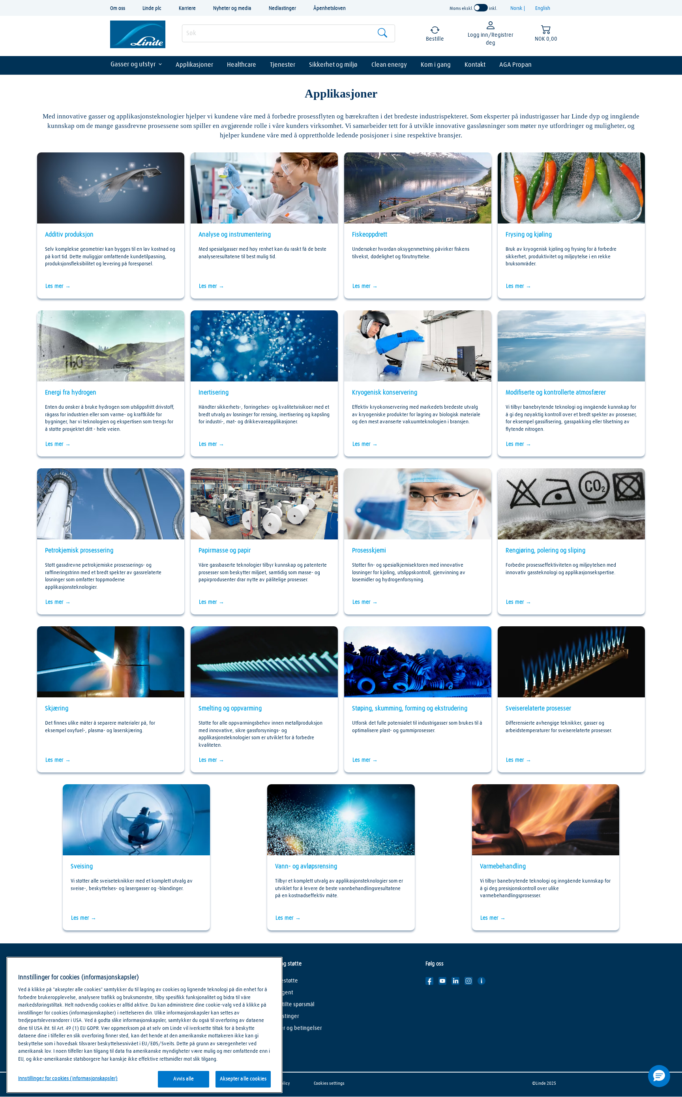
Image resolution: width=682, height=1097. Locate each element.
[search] (288, 33)
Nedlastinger (282, 8)
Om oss (117, 8)
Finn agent (280, 993)
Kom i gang (436, 65)
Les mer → (58, 286)
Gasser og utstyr (133, 64)
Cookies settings (329, 1083)
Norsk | (518, 8)
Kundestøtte (283, 981)
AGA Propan (515, 65)
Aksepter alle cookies (243, 1079)
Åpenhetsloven (329, 8)
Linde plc (151, 8)
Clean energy (389, 65)
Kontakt (475, 65)
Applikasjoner (194, 65)
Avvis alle (183, 1079)
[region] (144, 1025)
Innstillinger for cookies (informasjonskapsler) (68, 1078)
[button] (659, 1076)
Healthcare (241, 65)
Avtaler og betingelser (295, 1028)
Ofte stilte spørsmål (291, 1004)
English (542, 8)
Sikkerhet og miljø (333, 65)
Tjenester (282, 65)
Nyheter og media (232, 8)
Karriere (187, 8)
